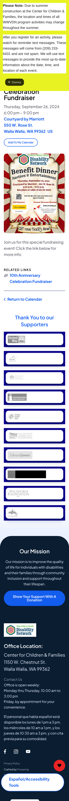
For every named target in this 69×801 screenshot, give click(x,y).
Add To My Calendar (21, 142)
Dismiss (16, 82)
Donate (59, 765)
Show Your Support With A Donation (34, 598)
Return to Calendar (24, 299)
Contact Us (13, 679)
